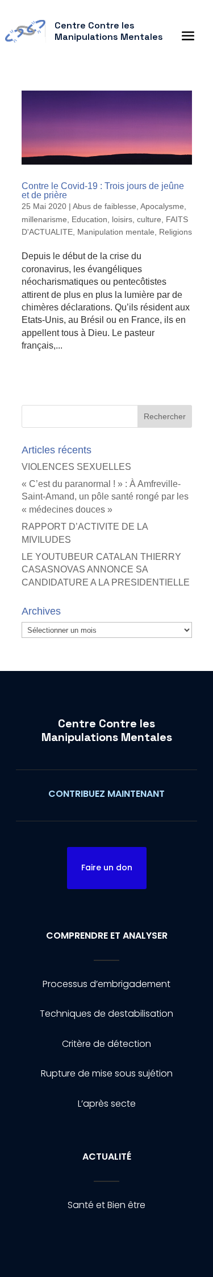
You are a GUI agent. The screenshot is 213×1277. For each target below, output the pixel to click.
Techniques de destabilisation (106, 1013)
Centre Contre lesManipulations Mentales (106, 730)
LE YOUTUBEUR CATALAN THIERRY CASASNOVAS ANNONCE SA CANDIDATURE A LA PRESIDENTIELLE (106, 569)
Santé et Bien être (106, 1204)
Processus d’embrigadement (106, 984)
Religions (175, 231)
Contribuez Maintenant (106, 793)
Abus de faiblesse (104, 206)
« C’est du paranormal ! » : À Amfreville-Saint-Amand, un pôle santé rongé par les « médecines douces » (105, 496)
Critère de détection (106, 1043)
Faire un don (106, 867)
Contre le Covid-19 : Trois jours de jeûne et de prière (103, 190)
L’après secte (107, 1103)
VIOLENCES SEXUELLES (76, 467)
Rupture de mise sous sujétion (107, 1073)
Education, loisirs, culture (116, 219)
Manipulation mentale (115, 231)
